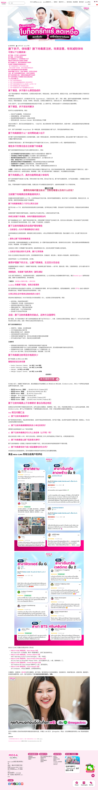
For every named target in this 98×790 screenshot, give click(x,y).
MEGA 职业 (87, 2)
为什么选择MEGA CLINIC (36, 2)
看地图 (24, 672)
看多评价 (61, 2)
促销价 (55, 2)
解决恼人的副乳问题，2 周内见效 (25, 281)
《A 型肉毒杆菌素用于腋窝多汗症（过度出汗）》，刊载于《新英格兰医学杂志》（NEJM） (22, 738)
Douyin (76, 785)
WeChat (91, 785)
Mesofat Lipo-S (77, 275)
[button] (33, 754)
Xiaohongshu (84, 785)
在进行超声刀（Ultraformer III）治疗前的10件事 (72, 768)
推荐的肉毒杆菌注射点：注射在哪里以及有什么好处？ (49, 190)
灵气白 (77, 288)
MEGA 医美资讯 (47, 2)
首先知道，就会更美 (72, 2)
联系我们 (81, 2)
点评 (89, 4)
